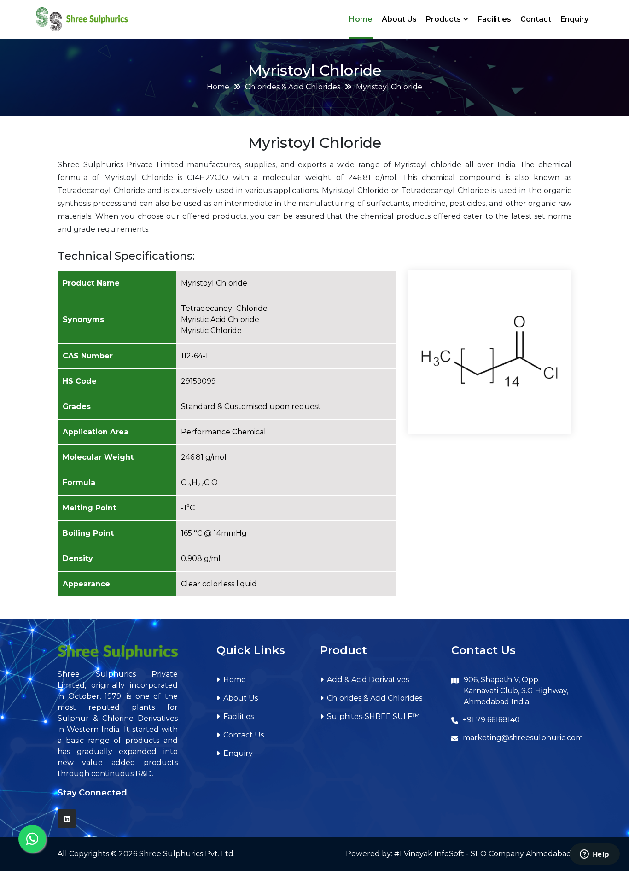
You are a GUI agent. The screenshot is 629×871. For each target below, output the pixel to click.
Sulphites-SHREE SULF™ (373, 716)
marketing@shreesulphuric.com (523, 737)
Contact (535, 19)
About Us (399, 19)
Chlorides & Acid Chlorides (292, 86)
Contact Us (243, 735)
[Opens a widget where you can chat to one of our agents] (594, 854)
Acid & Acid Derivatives (368, 679)
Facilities (494, 19)
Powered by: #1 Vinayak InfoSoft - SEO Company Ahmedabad (458, 853)
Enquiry (574, 19)
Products (444, 19)
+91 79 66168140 (491, 719)
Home (361, 19)
